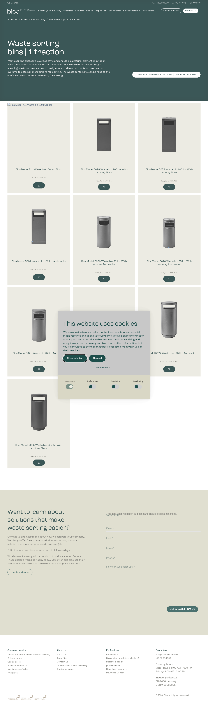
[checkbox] (69, 384)
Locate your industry (49, 11)
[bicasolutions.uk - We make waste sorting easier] (21, 11)
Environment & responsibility (124, 11)
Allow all (97, 358)
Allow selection (75, 358)
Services (80, 11)
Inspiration (101, 11)
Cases (89, 11)
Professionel (148, 11)
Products (68, 11)
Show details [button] (102, 367)
